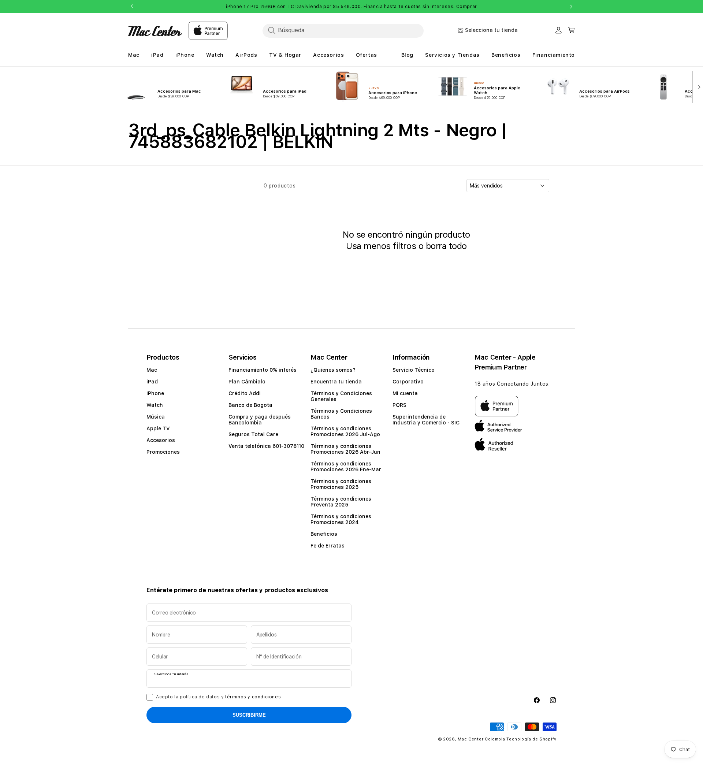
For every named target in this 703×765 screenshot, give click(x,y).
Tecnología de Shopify (531, 739)
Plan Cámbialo (246, 382)
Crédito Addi (244, 393)
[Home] (155, 31)
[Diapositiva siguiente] (697, 86)
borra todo (446, 246)
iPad (152, 382)
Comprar (466, 6)
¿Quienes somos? (333, 370)
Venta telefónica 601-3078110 (266, 446)
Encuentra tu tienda (336, 382)
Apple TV (158, 428)
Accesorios (160, 440)
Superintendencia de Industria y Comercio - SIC (426, 420)
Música (155, 417)
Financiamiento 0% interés (262, 370)
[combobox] (343, 30)
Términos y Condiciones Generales (341, 396)
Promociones (163, 452)
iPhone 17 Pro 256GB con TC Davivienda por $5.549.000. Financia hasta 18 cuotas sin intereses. (351, 6)
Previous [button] (131, 6)
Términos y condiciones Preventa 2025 (340, 502)
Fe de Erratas (327, 546)
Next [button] (571, 6)
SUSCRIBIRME (249, 715)
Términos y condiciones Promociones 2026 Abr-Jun (345, 449)
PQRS (399, 405)
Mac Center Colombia (481, 739)
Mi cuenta (405, 393)
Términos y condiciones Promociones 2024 (340, 519)
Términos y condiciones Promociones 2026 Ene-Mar (345, 466)
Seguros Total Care (253, 434)
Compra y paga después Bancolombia (259, 420)
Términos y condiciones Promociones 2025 (340, 484)
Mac (151, 370)
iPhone (155, 393)
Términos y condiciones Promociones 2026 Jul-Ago (345, 431)
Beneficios (323, 534)
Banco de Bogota (250, 405)
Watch (154, 405)
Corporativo (408, 382)
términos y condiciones (253, 696)
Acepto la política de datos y (218, 696)
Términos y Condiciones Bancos (341, 414)
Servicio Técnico (414, 370)
